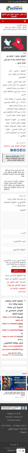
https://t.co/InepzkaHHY (12, 325)
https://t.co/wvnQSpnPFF (13, 346)
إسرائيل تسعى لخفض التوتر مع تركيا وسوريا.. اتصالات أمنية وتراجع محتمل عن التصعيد (14, 393)
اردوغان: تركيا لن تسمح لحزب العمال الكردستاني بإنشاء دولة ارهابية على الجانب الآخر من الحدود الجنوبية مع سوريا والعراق (14, 185)
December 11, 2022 (8, 355)
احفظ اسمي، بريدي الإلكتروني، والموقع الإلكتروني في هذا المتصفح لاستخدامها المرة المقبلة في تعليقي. (15, 263)
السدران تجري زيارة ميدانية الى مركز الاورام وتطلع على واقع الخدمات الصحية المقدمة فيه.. (13, 173)
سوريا (12, 389)
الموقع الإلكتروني (19, 250)
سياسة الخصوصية (13, 450)
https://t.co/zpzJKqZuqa (12, 331)
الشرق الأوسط (18, 389)
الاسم (23, 233)
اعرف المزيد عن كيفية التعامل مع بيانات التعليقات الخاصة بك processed (16, 286)
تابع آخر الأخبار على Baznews (15, 146)
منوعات (24, 373)
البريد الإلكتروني (19, 241)
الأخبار (24, 53)
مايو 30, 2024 (22, 67)
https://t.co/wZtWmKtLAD (13, 318)
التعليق (22, 210)
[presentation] (2, 374)
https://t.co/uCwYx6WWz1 (13, 338)
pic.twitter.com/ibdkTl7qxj (12, 349)
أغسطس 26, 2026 (19, 397)
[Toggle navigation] (25, 21)
